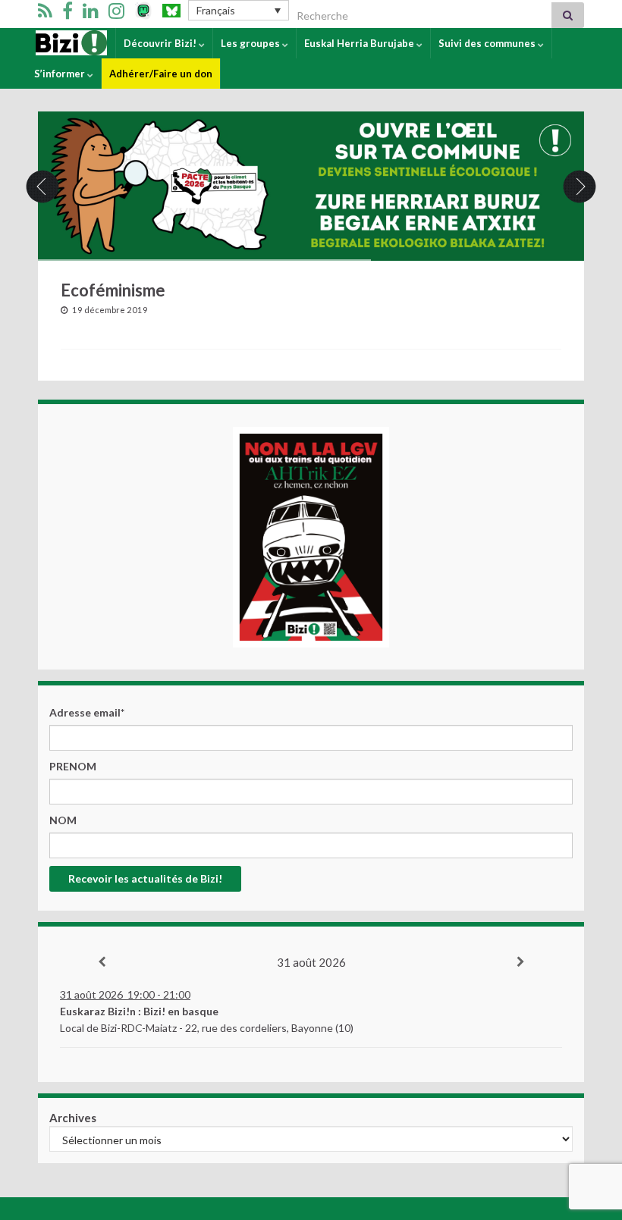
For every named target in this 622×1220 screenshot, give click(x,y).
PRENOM (72, 766)
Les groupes (251, 43)
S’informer (60, 73)
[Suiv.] (520, 962)
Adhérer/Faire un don (160, 73)
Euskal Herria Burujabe (360, 43)
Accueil (52, 43)
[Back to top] (588, 1130)
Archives (72, 1117)
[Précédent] (101, 962)
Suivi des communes (488, 43)
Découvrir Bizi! (161, 43)
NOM (63, 820)
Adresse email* (86, 712)
